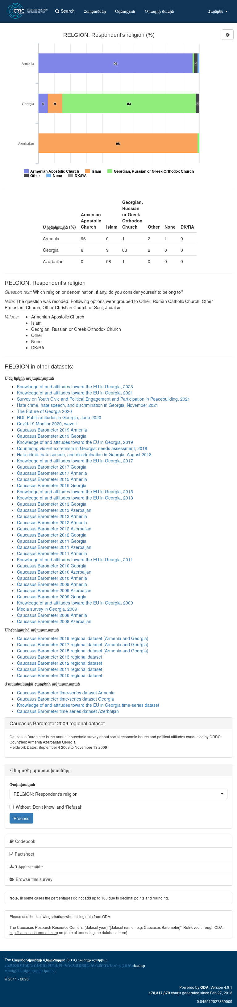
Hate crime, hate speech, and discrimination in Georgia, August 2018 (84, 454)
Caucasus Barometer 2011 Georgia (51, 541)
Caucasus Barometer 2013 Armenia (52, 516)
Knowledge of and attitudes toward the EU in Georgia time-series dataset (88, 705)
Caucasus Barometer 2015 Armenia (52, 479)
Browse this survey (34, 879)
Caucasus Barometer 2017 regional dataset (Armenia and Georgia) (82, 644)
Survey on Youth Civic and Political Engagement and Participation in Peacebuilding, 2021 (103, 399)
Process (21, 818)
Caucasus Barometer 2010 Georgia (51, 565)
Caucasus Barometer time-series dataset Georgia (65, 699)
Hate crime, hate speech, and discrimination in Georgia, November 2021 (87, 405)
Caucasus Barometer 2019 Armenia (52, 430)
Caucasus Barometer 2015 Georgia (51, 485)
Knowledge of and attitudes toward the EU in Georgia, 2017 (75, 460)
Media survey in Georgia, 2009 (47, 609)
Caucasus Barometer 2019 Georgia (51, 436)
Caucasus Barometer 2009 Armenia (52, 584)
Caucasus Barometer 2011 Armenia (52, 553)
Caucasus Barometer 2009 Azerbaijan (54, 590)
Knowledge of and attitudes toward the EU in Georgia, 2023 (75, 386)
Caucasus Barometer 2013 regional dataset (59, 657)
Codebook (25, 841)
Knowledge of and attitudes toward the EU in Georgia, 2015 (75, 491)
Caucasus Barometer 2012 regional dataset (59, 663)
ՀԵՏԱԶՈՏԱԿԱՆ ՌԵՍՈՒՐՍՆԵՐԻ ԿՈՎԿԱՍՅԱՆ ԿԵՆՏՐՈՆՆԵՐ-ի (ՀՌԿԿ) (69, 965)
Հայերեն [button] (216, 11)
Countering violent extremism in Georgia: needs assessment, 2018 (82, 448)
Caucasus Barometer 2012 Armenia (52, 522)
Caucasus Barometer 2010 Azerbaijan (54, 572)
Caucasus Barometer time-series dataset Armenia (65, 692)
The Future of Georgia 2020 (44, 411)
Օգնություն (125, 11)
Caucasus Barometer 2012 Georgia (51, 535)
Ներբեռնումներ (29, 866)
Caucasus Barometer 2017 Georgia (51, 467)
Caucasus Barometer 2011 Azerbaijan (54, 547)
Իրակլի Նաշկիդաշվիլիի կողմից (30, 970)
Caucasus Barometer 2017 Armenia (52, 473)
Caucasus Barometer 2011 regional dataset (59, 669)
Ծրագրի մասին (159, 11)
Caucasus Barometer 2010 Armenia (52, 578)
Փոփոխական (22, 784)
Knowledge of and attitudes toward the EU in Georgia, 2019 (75, 442)
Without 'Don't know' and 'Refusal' (49, 807)
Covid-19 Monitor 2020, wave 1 (47, 423)
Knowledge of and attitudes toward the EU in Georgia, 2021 (75, 393)
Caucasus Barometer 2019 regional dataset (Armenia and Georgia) (82, 638)
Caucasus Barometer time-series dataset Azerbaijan (68, 711)
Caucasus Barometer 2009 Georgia (51, 596)
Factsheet (24, 854)
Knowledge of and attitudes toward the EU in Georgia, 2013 (75, 498)
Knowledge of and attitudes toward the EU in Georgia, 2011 (75, 559)
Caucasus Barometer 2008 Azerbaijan (54, 621)
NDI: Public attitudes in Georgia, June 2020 (59, 417)
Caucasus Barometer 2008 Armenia (52, 615)
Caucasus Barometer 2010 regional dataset (59, 675)
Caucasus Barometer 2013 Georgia (51, 504)
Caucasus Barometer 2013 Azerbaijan (54, 510)
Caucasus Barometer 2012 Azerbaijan (54, 528)
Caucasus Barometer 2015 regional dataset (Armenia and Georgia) (82, 650)
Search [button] (68, 11)
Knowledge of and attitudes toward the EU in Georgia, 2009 (75, 603)
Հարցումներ (95, 11)
